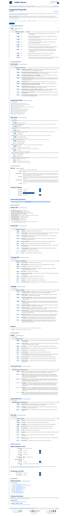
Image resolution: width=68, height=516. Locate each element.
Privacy (51, 512)
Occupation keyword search (54, 1)
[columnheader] (15, 32)
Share (54, 6)
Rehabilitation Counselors (20, 491)
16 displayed (14, 29)
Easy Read (24, 20)
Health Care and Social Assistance (28, 463)
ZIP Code (24, 191)
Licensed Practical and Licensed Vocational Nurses (23, 485)
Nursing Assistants (19, 486)
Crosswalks (33, 6)
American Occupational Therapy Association (19, 501)
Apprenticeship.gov (28, 201)
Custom (19, 20)
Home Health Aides (19, 484)
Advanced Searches (22, 6)
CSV (21, 28)
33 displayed (14, 288)
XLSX (19, 28)
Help (10, 6)
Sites (57, 6)
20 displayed (14, 416)
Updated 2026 (57, 11)
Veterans (29, 20)
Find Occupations (15, 6)
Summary (11, 20)
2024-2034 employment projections (30, 466)
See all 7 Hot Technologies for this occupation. (20, 222)
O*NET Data (28, 6)
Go (40, 189)
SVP (19, 183)
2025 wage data (21, 466)
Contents (12, 23)
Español (34, 20)
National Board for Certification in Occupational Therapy (20, 504)
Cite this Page (35, 512)
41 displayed (14, 65)
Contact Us (19, 512)
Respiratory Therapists (19, 492)
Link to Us (32, 512)
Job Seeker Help (15, 512)
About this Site (48, 512)
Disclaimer (54, 512)
